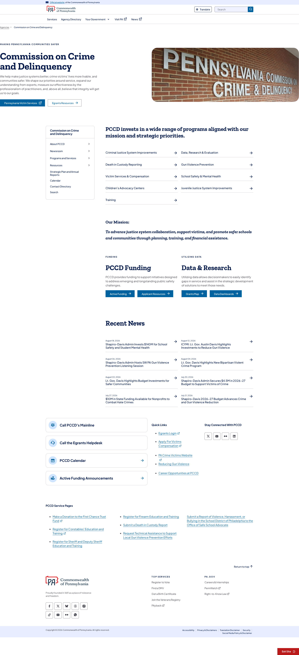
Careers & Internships (217, 582)
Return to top (241, 566)
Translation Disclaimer (230, 630)
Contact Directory (60, 186)
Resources (56, 165)
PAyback (157, 605)
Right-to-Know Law (215, 593)
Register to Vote (161, 582)
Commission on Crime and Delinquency (64, 132)
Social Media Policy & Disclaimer (237, 633)
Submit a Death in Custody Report (145, 525)
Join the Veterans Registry (166, 599)
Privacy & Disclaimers (207, 630)
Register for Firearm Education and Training (151, 516)
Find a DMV (158, 588)
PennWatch (211, 588)
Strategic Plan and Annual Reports (64, 173)
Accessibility (188, 630)
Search (54, 192)
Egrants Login (169, 433)
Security (246, 630)
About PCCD (57, 144)
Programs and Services (63, 158)
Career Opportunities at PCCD (178, 473)
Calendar (55, 180)
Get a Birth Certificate (164, 593)
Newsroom (56, 151)
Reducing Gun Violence (173, 464)
